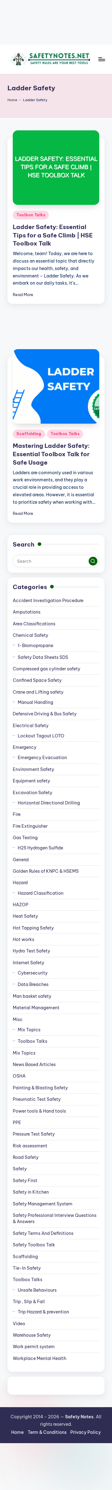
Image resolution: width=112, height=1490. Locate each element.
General (21, 859)
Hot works (23, 939)
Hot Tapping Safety (33, 928)
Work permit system (34, 1346)
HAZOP (20, 904)
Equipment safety (31, 781)
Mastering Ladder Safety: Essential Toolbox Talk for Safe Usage (51, 454)
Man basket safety (32, 996)
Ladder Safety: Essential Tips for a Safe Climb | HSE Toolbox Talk (53, 235)
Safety (20, 1169)
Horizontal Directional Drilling (49, 803)
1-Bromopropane (35, 645)
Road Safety (26, 1157)
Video (19, 1323)
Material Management (36, 1008)
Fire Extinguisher (30, 826)
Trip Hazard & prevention (43, 1312)
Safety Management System (42, 1204)
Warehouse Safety (32, 1335)
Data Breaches (33, 984)
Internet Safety (28, 963)
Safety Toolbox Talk (34, 1245)
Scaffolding (28, 433)
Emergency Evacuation (42, 757)
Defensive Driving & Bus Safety (45, 714)
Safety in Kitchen (31, 1192)
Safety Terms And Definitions (43, 1233)
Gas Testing (25, 837)
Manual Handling (35, 702)
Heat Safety (25, 916)
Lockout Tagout (41, 736)
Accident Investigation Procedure (48, 600)
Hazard (20, 882)
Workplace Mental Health (39, 1358)
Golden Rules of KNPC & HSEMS (46, 871)
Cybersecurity (33, 973)
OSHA (19, 1076)
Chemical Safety (30, 635)
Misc (18, 1019)
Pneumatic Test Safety (37, 1099)
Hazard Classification (40, 893)
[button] (93, 561)
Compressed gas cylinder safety (46, 669)
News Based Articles (34, 1064)
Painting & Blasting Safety (40, 1088)
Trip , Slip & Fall (29, 1301)
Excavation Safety (32, 792)
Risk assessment (30, 1146)
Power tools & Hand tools (39, 1111)
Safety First (25, 1180)
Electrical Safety (31, 725)
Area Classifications (34, 624)
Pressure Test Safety (34, 1134)
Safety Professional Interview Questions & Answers (54, 1218)
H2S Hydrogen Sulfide (40, 848)
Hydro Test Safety (31, 951)
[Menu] (101, 59)
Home (12, 100)
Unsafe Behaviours (37, 1290)
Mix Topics (29, 1030)
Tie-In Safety (27, 1268)
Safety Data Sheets (43, 657)
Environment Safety (33, 769)
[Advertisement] (56, 22)
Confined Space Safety (37, 680)
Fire (17, 814)
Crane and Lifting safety (38, 692)
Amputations (26, 612)
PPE (17, 1122)
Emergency (24, 747)
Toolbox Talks (30, 215)
